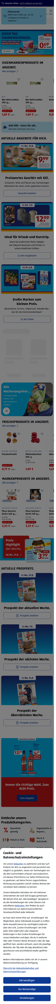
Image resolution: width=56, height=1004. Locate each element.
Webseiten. (20, 905)
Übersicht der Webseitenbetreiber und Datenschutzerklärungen (21, 970)
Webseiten (18, 863)
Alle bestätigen (27, 980)
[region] (27, 926)
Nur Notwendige (27, 989)
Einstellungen (27, 998)
